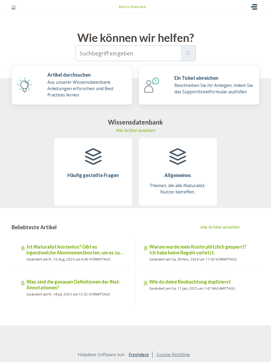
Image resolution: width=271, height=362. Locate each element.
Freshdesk (139, 354)
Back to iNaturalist (132, 7)
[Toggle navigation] (254, 7)
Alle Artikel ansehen (135, 130)
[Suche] (188, 53)
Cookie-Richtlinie (173, 354)
